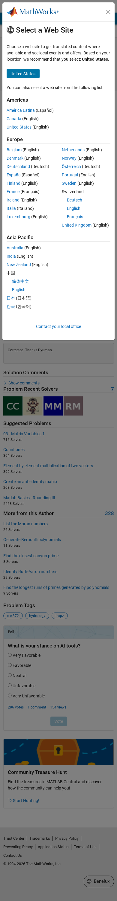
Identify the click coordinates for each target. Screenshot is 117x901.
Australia (15, 247)
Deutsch (74, 200)
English (73, 208)
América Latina (21, 110)
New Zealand (19, 264)
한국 (11, 306)
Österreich (71, 166)
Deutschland (18, 166)
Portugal (70, 174)
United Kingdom (77, 225)
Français (75, 216)
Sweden (69, 183)
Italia (11, 208)
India (11, 256)
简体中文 (20, 281)
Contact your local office (58, 326)
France (13, 191)
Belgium (14, 149)
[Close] (108, 12)
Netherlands (73, 149)
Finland (13, 183)
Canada (14, 118)
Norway (69, 158)
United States (19, 127)
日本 (11, 298)
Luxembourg (18, 216)
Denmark (15, 158)
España (14, 174)
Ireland (13, 200)
